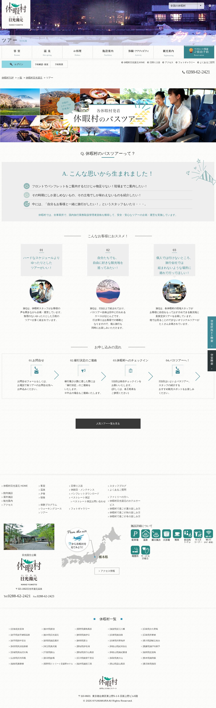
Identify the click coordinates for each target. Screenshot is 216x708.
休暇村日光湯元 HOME (134, 62)
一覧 (19, 77)
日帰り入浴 (155, 62)
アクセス (169, 62)
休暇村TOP (8, 77)
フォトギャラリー (186, 62)
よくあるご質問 (207, 62)
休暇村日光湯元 (34, 77)
